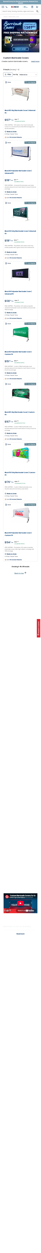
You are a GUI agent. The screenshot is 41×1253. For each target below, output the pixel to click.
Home (5, 17)
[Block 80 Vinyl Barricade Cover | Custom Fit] (20, 395)
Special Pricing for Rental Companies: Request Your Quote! (20, 2)
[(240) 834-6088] (7, 7)
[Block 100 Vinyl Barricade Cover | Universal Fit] (20, 214)
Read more (20, 934)
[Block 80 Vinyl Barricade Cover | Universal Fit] (20, 94)
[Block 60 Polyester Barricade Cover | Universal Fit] (20, 154)
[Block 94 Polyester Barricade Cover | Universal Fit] (20, 275)
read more (35, 61)
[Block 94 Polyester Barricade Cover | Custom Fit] (20, 516)
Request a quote (39, 627)
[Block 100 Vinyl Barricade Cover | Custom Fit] (20, 456)
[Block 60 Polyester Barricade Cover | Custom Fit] (20, 335)
